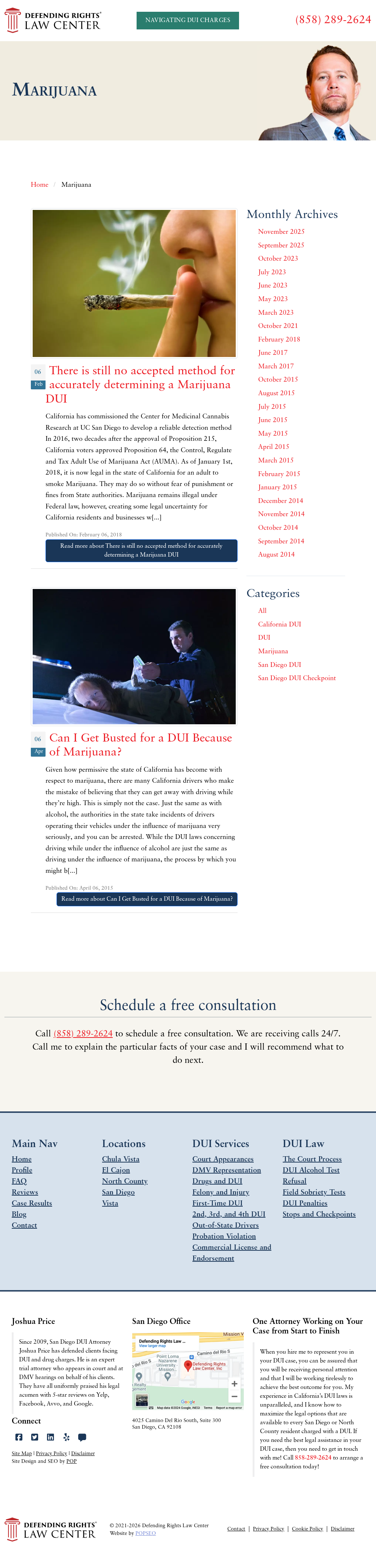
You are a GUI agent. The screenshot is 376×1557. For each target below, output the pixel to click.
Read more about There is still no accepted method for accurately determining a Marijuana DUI (141, 550)
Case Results (32, 1203)
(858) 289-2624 (83, 1034)
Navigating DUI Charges (187, 21)
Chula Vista (121, 1159)
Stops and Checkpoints (319, 1214)
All (262, 611)
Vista (110, 1203)
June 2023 (273, 286)
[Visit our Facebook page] (19, 1438)
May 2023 (273, 299)
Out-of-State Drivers (225, 1225)
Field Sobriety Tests (314, 1192)
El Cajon (116, 1170)
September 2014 (281, 542)
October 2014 (278, 528)
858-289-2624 (313, 1458)
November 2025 (281, 232)
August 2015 (276, 393)
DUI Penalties (305, 1203)
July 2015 (272, 407)
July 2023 (272, 272)
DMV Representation (226, 1170)
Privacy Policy (51, 1454)
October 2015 (278, 380)
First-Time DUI (217, 1203)
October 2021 (278, 326)
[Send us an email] (82, 1438)
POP (71, 1461)
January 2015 (277, 488)
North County (125, 1181)
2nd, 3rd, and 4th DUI (228, 1214)
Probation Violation (224, 1236)
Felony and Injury (220, 1192)
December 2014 (280, 501)
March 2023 (276, 313)
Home (22, 1159)
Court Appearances (223, 1159)
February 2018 (279, 340)
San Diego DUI (279, 665)
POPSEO (145, 1533)
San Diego (118, 1192)
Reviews (25, 1192)
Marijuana (273, 652)
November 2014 (281, 514)
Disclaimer (83, 1454)
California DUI (279, 625)
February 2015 (279, 474)
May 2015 (273, 434)
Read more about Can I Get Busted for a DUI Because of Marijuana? (147, 899)
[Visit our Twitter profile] (35, 1438)
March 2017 (276, 367)
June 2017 (273, 353)
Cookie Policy (307, 1529)
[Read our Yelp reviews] (67, 1438)
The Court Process (312, 1159)
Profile (22, 1170)
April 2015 (273, 447)
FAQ (19, 1181)
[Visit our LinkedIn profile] (50, 1438)
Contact (24, 1225)
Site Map (22, 1454)
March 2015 (276, 461)
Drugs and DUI (217, 1181)
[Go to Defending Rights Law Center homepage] (54, 21)
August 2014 (276, 555)
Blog (19, 1214)
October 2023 (278, 259)
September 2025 (281, 246)
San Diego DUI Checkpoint (297, 678)
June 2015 (273, 420)
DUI (264, 638)
